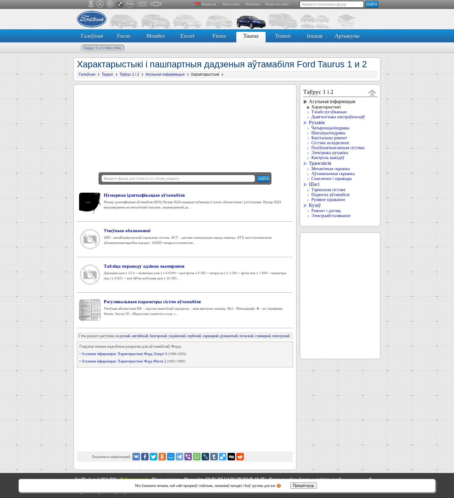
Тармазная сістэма (328, 189)
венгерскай (280, 336)
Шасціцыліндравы (328, 133)
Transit (283, 36)
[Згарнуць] (372, 93)
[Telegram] (179, 456)
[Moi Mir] (170, 456)
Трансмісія (320, 163)
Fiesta (219, 36)
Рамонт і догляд (326, 210)
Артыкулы (347, 36)
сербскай (194, 336)
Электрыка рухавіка (329, 152)
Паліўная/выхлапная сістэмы (337, 147)
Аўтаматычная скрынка (333, 173)
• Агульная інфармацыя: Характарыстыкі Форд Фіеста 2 (132, 361)
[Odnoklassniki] (162, 456)
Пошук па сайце (277, 4)
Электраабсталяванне (331, 215)
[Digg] (231, 456)
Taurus (251, 36)
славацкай (263, 336)
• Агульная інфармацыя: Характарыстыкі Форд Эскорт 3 (132, 354)
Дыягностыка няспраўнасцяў (338, 117)
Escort (187, 36)
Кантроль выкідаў (327, 157)
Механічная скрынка (330, 168)
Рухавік (317, 122)
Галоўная (92, 36)
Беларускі (209, 4)
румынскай (229, 336)
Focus (123, 36)
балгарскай (158, 336)
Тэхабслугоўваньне (329, 112)
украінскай (177, 336)
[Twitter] (153, 456)
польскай (246, 336)
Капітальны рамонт (329, 138)
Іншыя (314, 36)
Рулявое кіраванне (328, 199)
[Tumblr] (214, 456)
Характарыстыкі (326, 107)
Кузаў (315, 205)
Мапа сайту (231, 4)
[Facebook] (145, 456)
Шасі (314, 184)
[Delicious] (222, 456)
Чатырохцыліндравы (330, 128)
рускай (125, 336)
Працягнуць (303, 485)
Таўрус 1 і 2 (102, 48)
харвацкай (210, 336)
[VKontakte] (136, 456)
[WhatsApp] (196, 456)
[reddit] (240, 456)
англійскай (140, 336)
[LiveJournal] (205, 456)
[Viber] (188, 456)
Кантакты (252, 4)
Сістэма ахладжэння (330, 142)
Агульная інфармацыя (332, 101)
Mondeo (155, 36)
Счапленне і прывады (331, 178)
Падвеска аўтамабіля (330, 194)
